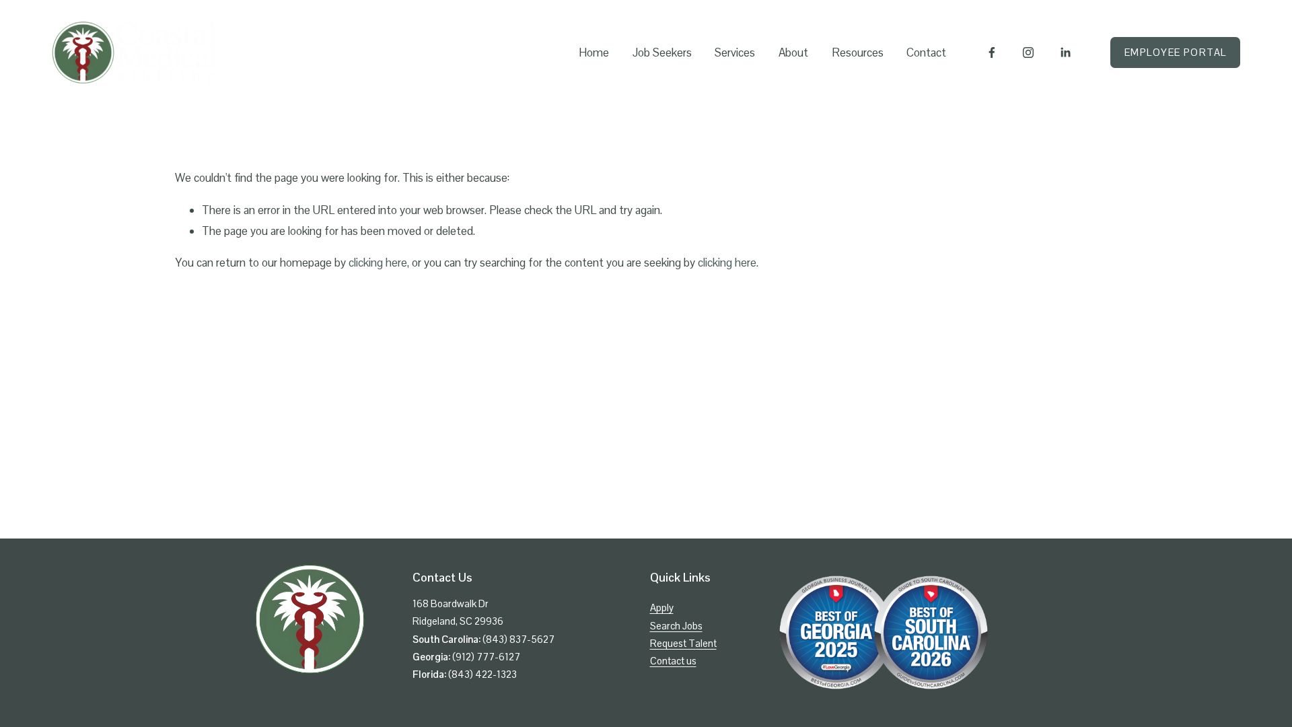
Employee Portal (1175, 52)
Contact (926, 52)
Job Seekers (662, 52)
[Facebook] (992, 52)
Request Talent (683, 643)
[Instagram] (1028, 52)
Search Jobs (676, 625)
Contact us (673, 660)
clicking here (378, 262)
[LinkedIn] (1065, 52)
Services (735, 52)
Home (594, 52)
